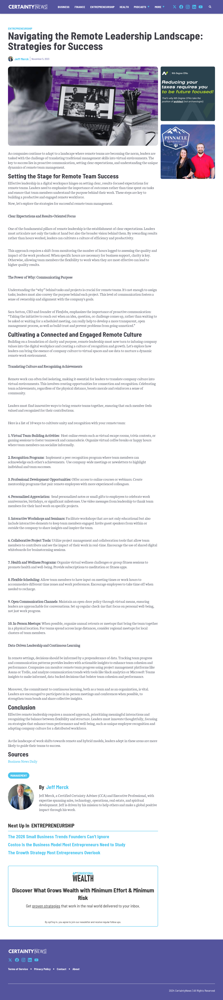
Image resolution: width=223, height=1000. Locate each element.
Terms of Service (18, 969)
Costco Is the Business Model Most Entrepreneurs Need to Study (66, 844)
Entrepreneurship (102, 7)
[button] (141, 7)
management (18, 775)
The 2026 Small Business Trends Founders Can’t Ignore (58, 836)
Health (124, 7)
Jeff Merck (22, 59)
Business (63, 7)
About (76, 969)
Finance (80, 7)
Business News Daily (22, 761)
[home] (28, 7)
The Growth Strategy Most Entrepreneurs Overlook (54, 852)
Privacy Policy (42, 969)
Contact (61, 969)
